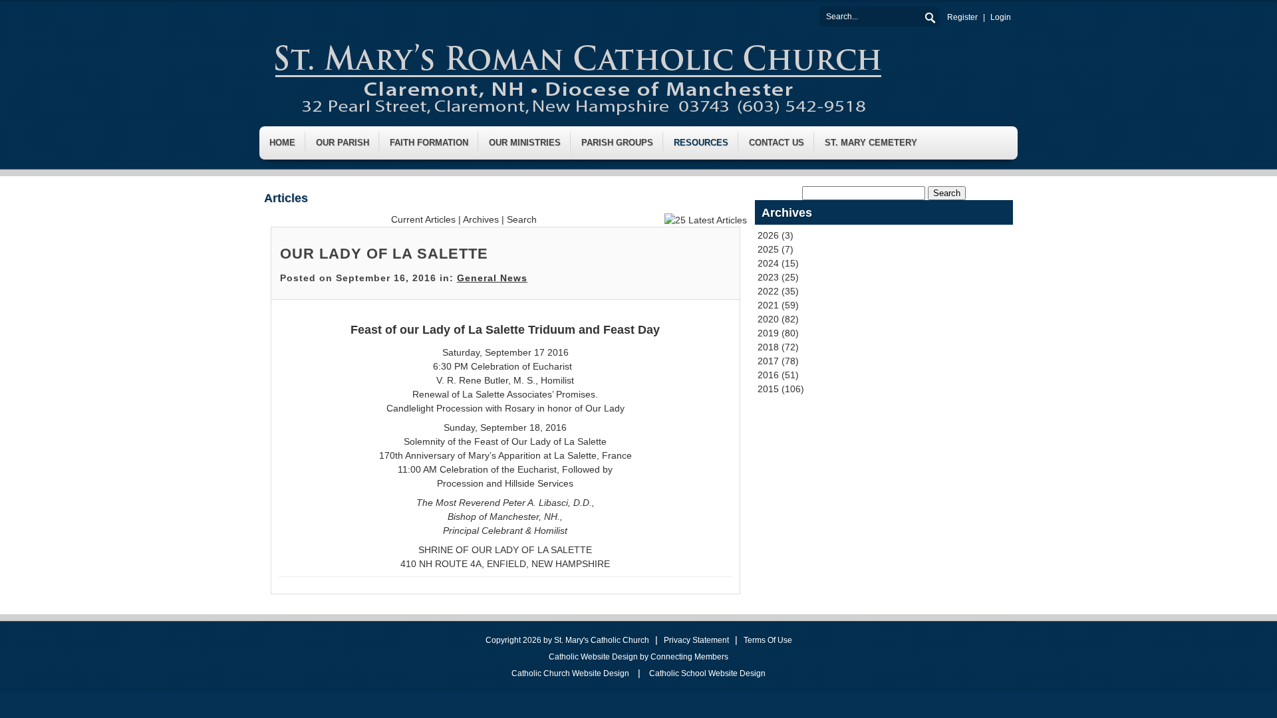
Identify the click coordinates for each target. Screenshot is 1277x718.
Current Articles (423, 219)
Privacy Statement (696, 640)
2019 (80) (778, 333)
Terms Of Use (768, 640)
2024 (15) (778, 263)
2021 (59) (778, 305)
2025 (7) (775, 249)
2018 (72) (778, 347)
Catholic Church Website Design (570, 673)
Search (929, 16)
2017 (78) (778, 361)
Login (1000, 17)
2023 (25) (778, 277)
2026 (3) (775, 235)
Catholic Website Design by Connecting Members (638, 656)
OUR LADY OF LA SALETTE (384, 253)
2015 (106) (781, 389)
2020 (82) (778, 319)
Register (962, 17)
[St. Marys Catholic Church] (577, 75)
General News (492, 278)
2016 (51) (778, 375)
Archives (481, 219)
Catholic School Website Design (707, 673)
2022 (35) (778, 291)
